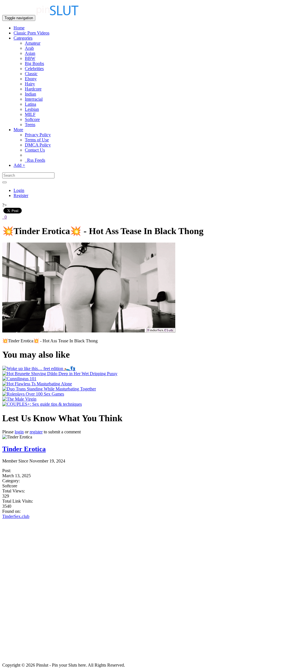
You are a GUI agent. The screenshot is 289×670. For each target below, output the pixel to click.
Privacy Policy (38, 134)
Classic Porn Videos (31, 33)
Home (19, 27)
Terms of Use (37, 139)
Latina (30, 104)
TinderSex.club (15, 516)
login (19, 431)
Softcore (32, 119)
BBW (30, 58)
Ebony (31, 78)
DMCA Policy (38, 144)
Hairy (30, 83)
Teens (30, 124)
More (18, 129)
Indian (30, 94)
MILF (30, 114)
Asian (30, 53)
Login (19, 190)
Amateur (32, 43)
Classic (31, 73)
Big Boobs (34, 63)
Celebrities (34, 68)
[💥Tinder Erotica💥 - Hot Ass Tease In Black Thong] (88, 330)
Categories (23, 38)
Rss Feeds (35, 160)
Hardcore (33, 89)
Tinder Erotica (24, 449)
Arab (29, 48)
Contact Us (35, 150)
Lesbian (32, 109)
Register (21, 195)
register (36, 431)
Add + (19, 165)
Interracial (34, 99)
